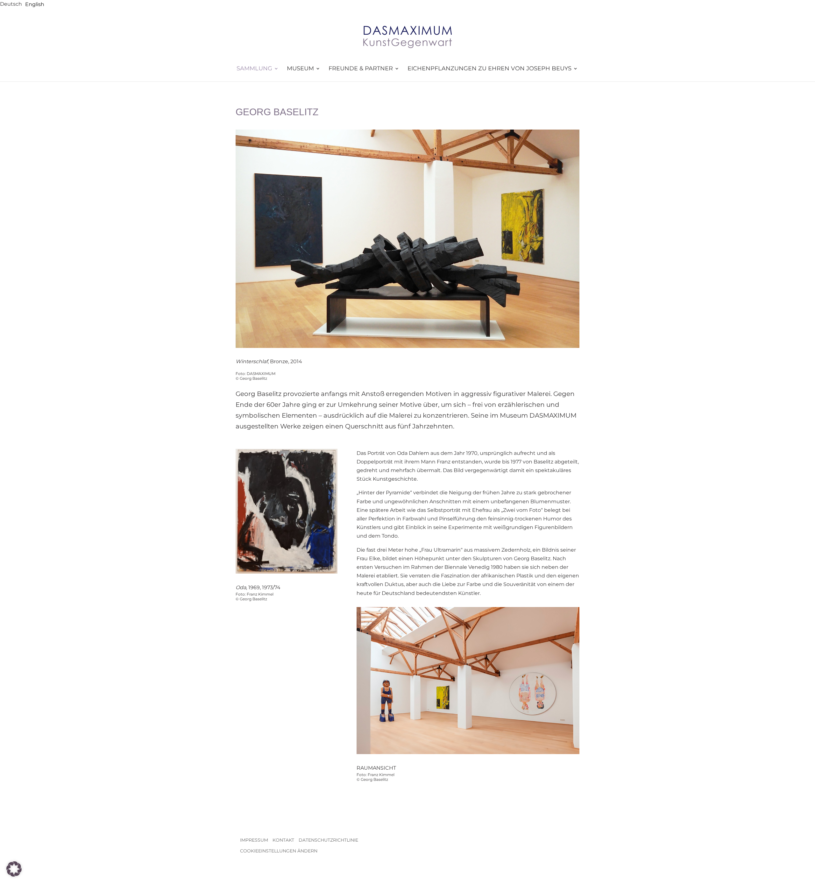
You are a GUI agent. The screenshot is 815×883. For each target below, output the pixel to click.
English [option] (34, 4)
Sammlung (254, 69)
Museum (300, 69)
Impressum (254, 840)
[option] (34, 4)
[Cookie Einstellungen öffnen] (14, 875)
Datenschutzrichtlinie (328, 840)
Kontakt (283, 840)
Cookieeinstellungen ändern (278, 851)
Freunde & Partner (361, 69)
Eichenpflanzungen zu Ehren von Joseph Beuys (489, 69)
